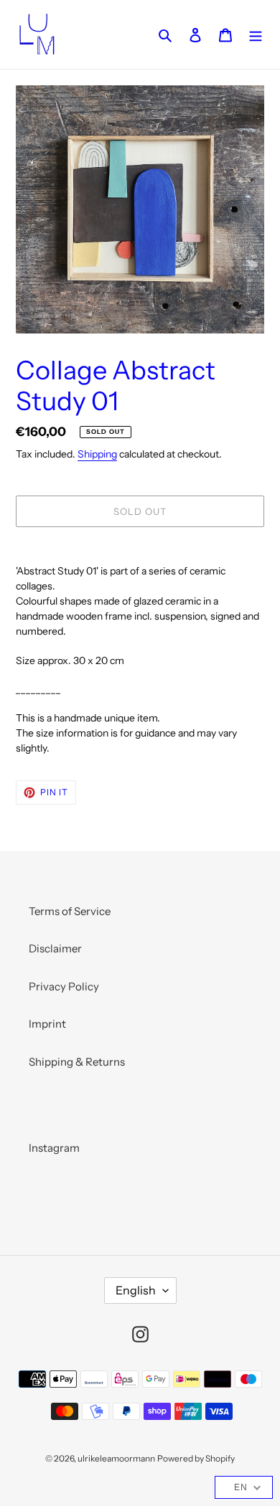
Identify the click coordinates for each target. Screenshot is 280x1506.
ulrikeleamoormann (116, 1458)
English (136, 1290)
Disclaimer (55, 948)
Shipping (97, 453)
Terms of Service (70, 911)
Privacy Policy (64, 986)
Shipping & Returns (77, 1062)
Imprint (47, 1024)
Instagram (54, 1148)
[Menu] (256, 34)
